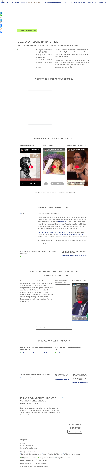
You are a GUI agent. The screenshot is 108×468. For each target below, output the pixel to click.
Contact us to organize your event (27, 30)
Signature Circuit (19, 2)
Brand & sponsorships (53, 2)
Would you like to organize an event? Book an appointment (54, 328)
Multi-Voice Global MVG (28, 466)
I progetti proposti (42, 466)
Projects (76, 2)
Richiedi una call (41, 460)
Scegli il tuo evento (26, 460)
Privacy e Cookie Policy (28, 452)
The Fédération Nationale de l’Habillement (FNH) (54, 232)
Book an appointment (75, 432)
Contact (100, 2)
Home (7, 2)
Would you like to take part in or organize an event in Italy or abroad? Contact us (54, 192)
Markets (86, 2)
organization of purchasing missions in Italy (69, 234)
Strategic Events (35, 2)
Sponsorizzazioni (25, 463)
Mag (94, 2)
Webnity (67, 2)
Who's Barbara (41, 463)
